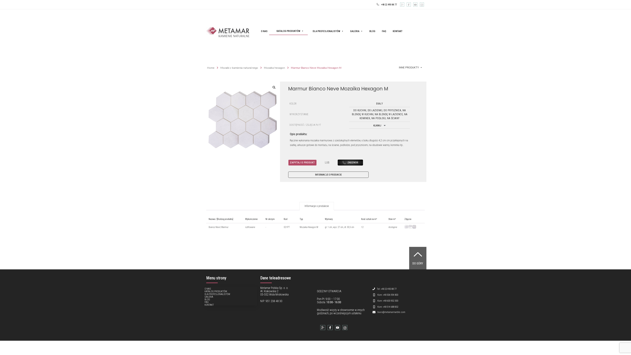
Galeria (354, 31)
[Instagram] (422, 4)
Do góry (417, 263)
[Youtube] (415, 4)
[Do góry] (418, 254)
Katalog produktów (288, 31)
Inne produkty (409, 67)
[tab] (317, 206)
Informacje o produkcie (317, 206)
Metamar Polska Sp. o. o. (274, 288)
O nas (264, 31)
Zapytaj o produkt (302, 162)
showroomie (347, 310)
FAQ (384, 31)
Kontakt (397, 31)
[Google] (402, 4)
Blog (372, 31)
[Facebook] (409, 4)
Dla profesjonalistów (326, 31)
